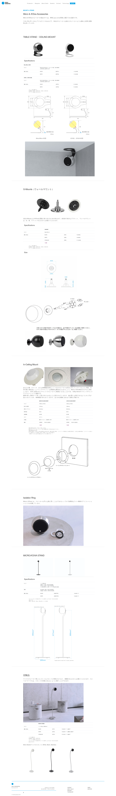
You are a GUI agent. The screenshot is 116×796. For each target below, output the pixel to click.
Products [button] (29, 3)
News (89, 787)
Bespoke (37, 3)
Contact (58, 3)
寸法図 (46, 242)
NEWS (72, 3)
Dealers (52, 3)
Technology (65, 3)
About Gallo (45, 3)
